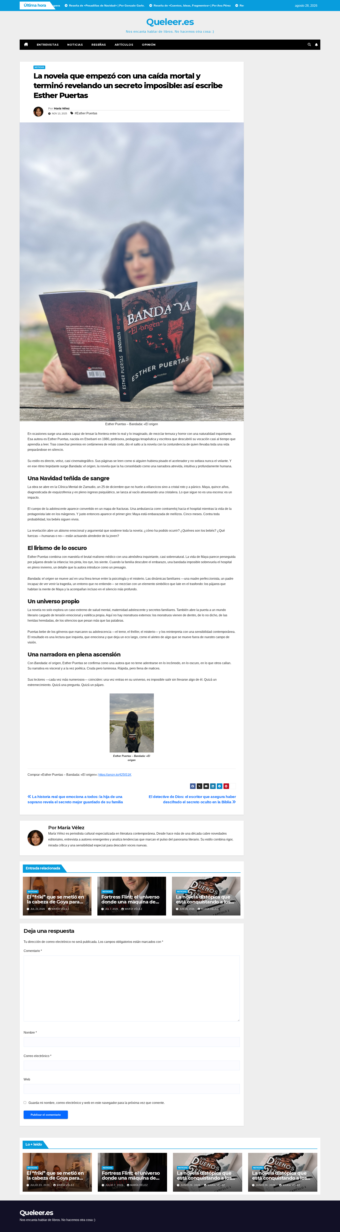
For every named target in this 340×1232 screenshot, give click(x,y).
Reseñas (98, 44)
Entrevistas (48, 44)
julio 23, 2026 (40, 1185)
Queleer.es (170, 21)
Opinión (149, 44)
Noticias (75, 44)
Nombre (30, 1032)
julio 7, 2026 (114, 1185)
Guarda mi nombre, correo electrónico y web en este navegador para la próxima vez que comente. (97, 1102)
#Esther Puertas (86, 113)
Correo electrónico (37, 1056)
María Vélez (61, 108)
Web (27, 1079)
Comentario (33, 950)
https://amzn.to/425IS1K (114, 774)
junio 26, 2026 (191, 1185)
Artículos (124, 44)
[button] (309, 44)
